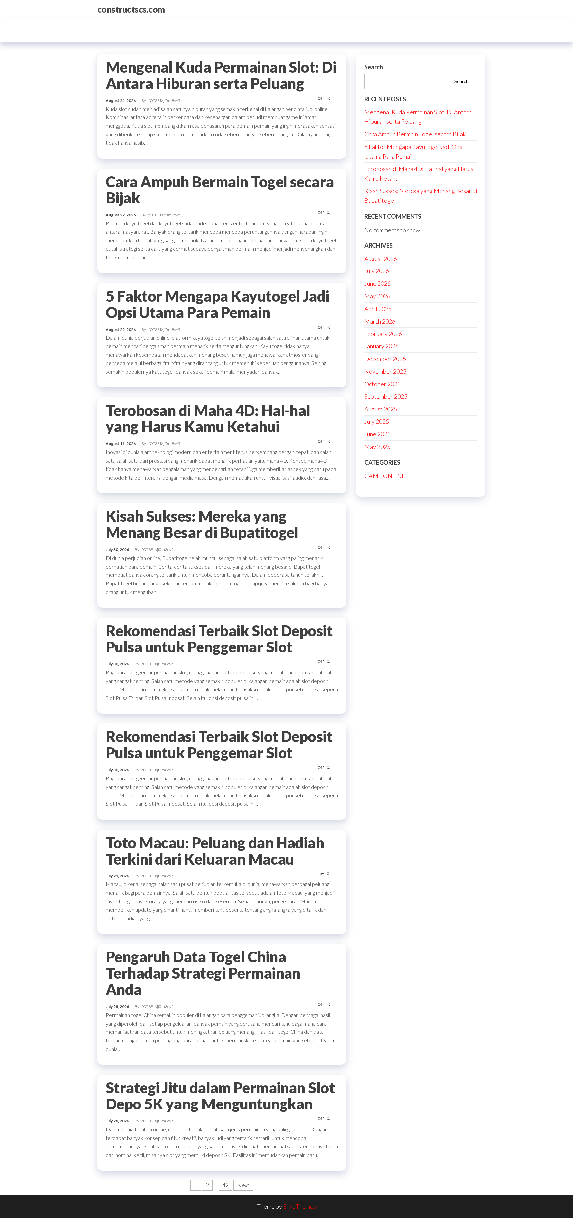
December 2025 (385, 358)
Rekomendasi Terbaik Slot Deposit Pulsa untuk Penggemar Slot (219, 639)
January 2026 (381, 346)
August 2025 (380, 409)
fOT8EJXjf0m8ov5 (164, 100)
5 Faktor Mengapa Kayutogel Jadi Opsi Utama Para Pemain (217, 304)
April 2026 (378, 308)
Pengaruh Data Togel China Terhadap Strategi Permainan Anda (203, 973)
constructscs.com (131, 9)
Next (243, 1185)
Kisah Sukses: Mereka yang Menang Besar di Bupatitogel (202, 524)
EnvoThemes (299, 1206)
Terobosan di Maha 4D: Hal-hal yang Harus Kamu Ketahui (208, 418)
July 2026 (376, 270)
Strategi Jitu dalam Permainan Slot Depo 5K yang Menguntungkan (220, 1096)
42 (225, 1185)
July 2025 (376, 421)
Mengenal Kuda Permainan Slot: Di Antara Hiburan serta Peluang (221, 75)
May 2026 (377, 296)
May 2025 (377, 446)
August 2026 (380, 258)
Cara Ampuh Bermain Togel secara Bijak (220, 190)
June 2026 (377, 283)
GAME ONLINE (384, 475)
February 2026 (383, 333)
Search (373, 67)
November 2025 (385, 371)
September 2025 (385, 396)
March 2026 (379, 321)
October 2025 (382, 384)
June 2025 (377, 434)
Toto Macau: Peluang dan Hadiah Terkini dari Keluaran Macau (215, 851)
